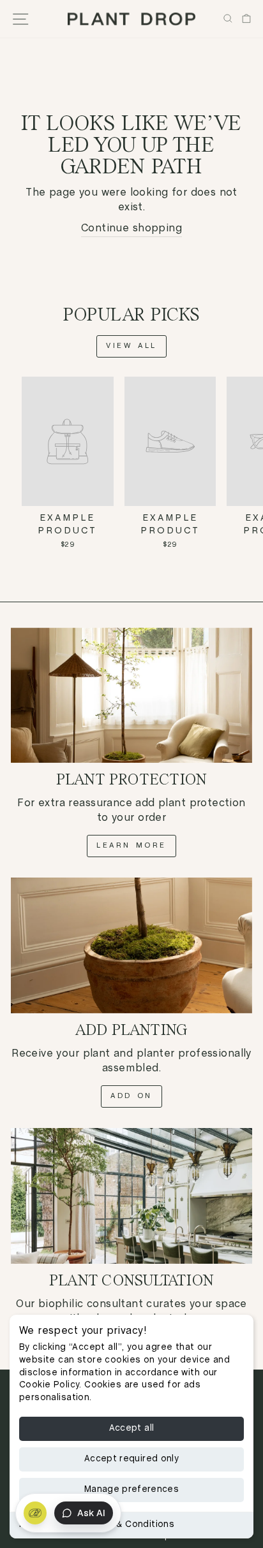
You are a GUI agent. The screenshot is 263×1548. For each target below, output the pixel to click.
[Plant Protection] (131, 695)
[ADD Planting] (131, 945)
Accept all (131, 1428)
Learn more (131, 846)
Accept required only (131, 1459)
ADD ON (131, 1096)
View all (131, 346)
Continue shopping (131, 228)
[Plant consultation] (131, 1196)
